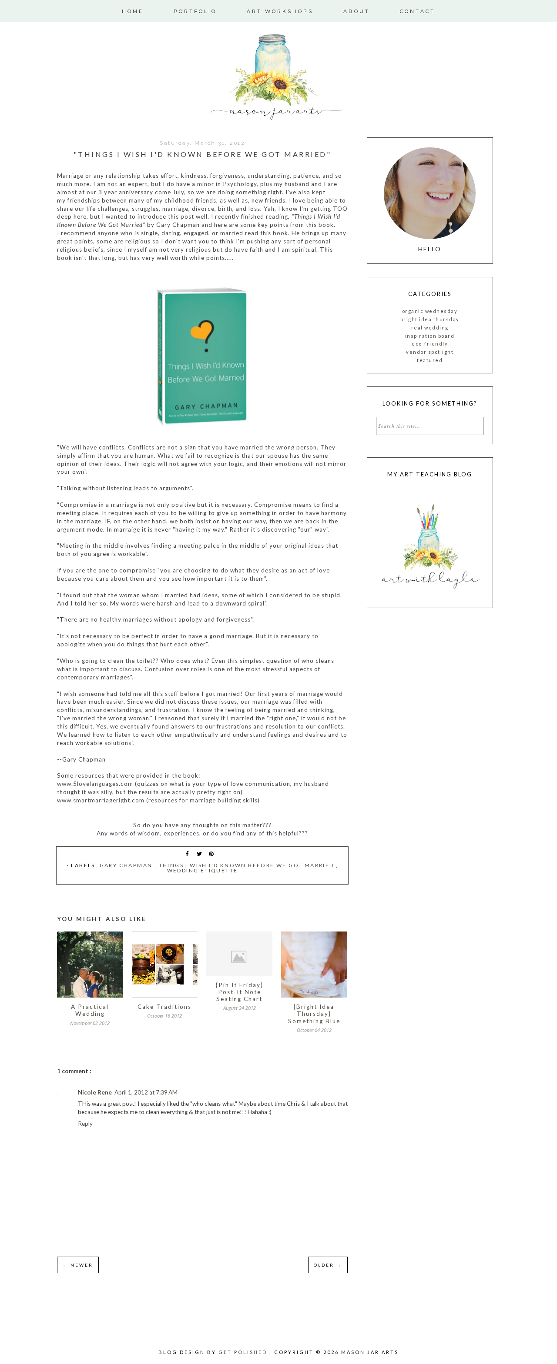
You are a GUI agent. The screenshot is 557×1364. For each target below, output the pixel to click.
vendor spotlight (429, 352)
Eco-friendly (430, 343)
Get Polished (243, 1352)
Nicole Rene (95, 1092)
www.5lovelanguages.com (95, 783)
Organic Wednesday (430, 311)
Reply (85, 1123)
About (356, 11)
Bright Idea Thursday (430, 319)
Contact (417, 11)
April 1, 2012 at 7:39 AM (146, 1092)
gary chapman (127, 865)
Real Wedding (430, 327)
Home (133, 11)
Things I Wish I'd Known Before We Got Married (247, 865)
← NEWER (78, 1265)
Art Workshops (280, 11)
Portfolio (195, 11)
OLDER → (328, 1265)
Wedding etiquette (202, 870)
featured (430, 360)
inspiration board (430, 336)
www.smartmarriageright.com (100, 800)
